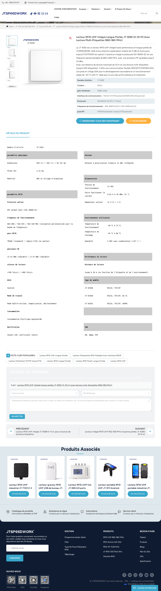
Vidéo (56, 17)
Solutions (95, 9)
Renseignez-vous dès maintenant (101, 121)
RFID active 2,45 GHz (112, 542)
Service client (129, 511)
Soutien (107, 9)
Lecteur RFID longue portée (59, 361)
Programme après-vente (75, 537)
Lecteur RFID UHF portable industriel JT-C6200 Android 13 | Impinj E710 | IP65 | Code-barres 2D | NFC (139, 486)
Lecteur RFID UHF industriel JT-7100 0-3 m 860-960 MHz (20, 486)
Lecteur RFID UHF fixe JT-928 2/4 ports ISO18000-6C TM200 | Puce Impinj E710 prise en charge (80, 486)
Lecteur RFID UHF (45, 26)
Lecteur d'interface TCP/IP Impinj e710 (25, 361)
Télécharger (139, 121)
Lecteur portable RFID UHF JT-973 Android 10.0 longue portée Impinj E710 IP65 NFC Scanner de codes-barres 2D (109, 486)
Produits (83, 9)
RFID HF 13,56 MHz (111, 547)
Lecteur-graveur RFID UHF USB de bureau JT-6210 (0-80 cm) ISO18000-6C (51, 486)
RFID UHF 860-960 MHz (26, 26)
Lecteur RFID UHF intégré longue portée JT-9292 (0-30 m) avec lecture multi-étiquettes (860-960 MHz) (64, 385)
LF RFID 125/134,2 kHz (112, 551)
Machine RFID (109, 556)
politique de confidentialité (142, 581)
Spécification (145, 561)
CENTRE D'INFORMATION (65, 9)
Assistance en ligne (58, 511)
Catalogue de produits (22, 511)
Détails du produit (18, 133)
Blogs (142, 547)
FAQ (66, 542)
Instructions (91, 511)
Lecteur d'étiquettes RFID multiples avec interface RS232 (97, 355)
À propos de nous (123, 9)
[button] (150, 477)
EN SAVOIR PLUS (19, 494)
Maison (11, 26)
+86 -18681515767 (11, 3)
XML (142, 556)
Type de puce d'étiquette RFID (75, 548)
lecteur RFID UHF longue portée (53, 355)
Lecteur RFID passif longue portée (90, 361)
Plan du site (145, 551)
